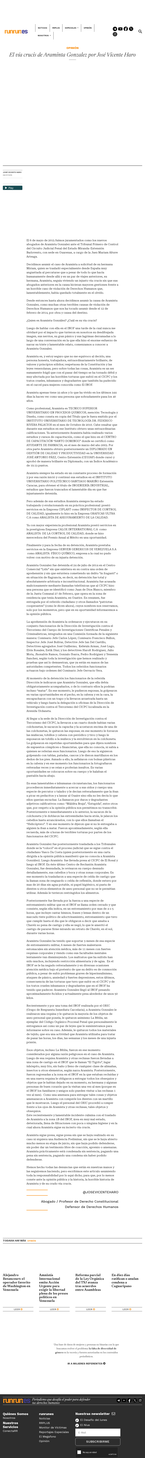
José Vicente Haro (12, 172)
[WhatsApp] (10, 181)
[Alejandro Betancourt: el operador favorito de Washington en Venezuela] (18, 1260)
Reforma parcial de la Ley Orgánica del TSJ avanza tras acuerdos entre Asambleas (89, 1283)
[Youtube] (120, 29)
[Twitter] (131, 29)
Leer (17, 1309)
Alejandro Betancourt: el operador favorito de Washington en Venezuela (16, 1283)
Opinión (72, 48)
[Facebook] (126, 29)
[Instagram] (115, 34)
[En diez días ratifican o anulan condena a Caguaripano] (127, 1260)
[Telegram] (115, 29)
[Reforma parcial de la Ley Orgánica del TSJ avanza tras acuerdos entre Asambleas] (90, 1260)
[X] (19, 181)
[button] (140, 31)
